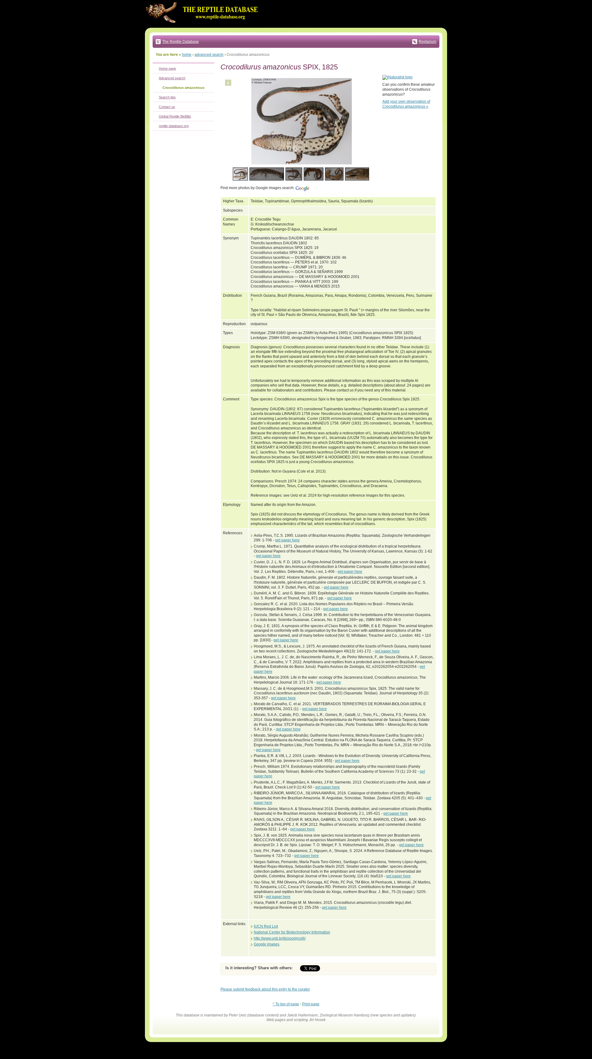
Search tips (167, 97)
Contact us (167, 107)
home (186, 54)
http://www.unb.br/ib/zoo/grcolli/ (280, 938)
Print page (310, 1004)
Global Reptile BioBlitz (175, 116)
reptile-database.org (174, 126)
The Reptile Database (180, 41)
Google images (266, 944)
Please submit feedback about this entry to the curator (265, 989)
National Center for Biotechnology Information (292, 932)
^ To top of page (286, 1004)
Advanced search (172, 78)
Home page (167, 68)
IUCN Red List (266, 926)
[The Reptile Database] (203, 26)
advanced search (209, 54)
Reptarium (427, 41)
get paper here (287, 540)
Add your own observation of (406, 104)
